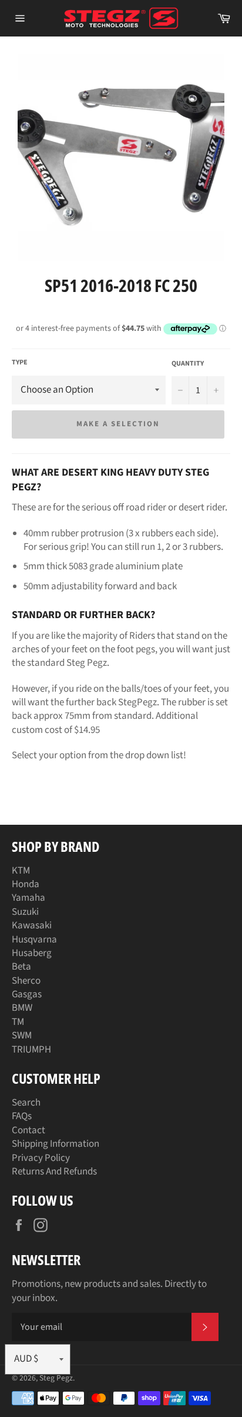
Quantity (188, 364)
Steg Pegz (56, 1377)
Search (26, 1103)
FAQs (22, 1116)
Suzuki (25, 912)
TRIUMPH (31, 1050)
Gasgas (27, 994)
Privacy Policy (41, 1158)
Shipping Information (55, 1144)
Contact (28, 1130)
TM (18, 1022)
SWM (22, 1035)
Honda (25, 884)
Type (20, 362)
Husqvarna (34, 940)
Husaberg (32, 953)
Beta (21, 967)
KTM (21, 871)
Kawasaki (32, 925)
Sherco (26, 981)
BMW (22, 1008)
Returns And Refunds (54, 1171)
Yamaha (28, 898)
